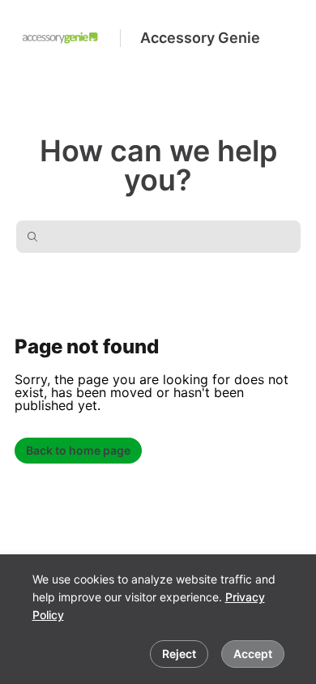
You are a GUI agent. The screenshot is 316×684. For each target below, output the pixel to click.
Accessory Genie (200, 37)
